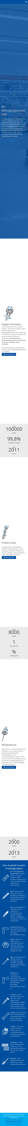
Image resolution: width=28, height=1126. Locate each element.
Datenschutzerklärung (14, 1123)
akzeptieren (9, 1120)
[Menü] (26, 2)
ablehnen (19, 1120)
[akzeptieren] (26, 1119)
